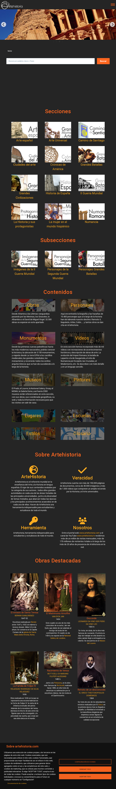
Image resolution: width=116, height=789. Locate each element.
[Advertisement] (58, 86)
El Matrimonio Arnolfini (58, 613)
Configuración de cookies (85, 762)
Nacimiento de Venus (58, 670)
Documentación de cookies (17, 783)
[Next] (112, 24)
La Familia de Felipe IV (24, 686)
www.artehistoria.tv (86, 535)
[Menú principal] (112, 5)
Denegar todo (85, 769)
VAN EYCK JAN (58, 616)
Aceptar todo (85, 776)
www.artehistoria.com (89, 533)
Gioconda (91, 618)
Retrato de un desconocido (91, 689)
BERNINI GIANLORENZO (24, 616)
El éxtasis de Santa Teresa (24, 612)
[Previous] (3, 24)
